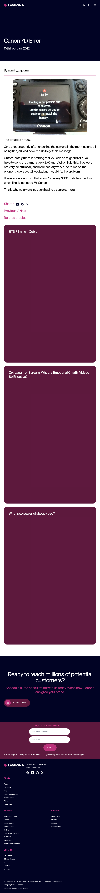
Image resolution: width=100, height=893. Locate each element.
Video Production (10, 816)
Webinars (7, 837)
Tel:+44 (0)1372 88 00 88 (36, 765)
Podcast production (11, 833)
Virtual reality (8, 827)
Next (22, 211)
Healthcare (55, 816)
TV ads (6, 820)
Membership (56, 827)
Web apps (7, 830)
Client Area (8, 804)
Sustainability (9, 798)
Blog (5, 791)
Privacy (6, 801)
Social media (9, 823)
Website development (12, 844)
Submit (50, 748)
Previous (10, 211)
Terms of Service (71, 755)
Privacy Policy (54, 755)
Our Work (7, 787)
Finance (54, 823)
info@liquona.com (33, 767)
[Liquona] (14, 5)
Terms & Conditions (11, 794)
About (6, 784)
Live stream (8, 840)
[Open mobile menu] (95, 5)
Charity (53, 820)
